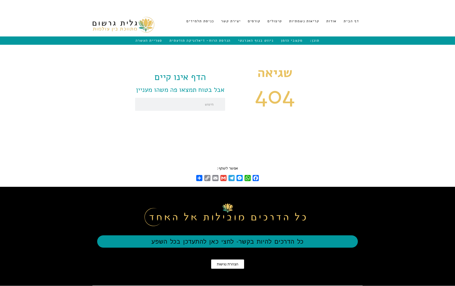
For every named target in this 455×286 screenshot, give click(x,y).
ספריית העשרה (149, 40)
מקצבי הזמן (292, 40)
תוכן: (314, 40)
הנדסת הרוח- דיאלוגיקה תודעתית (200, 40)
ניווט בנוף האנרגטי (255, 40)
